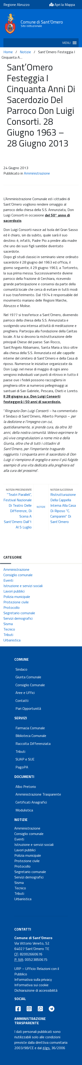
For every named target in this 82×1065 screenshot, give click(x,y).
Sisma (8, 623)
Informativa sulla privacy (33, 979)
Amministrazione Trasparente (38, 794)
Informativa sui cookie (31, 985)
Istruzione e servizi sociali (23, 585)
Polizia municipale (16, 596)
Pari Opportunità (28, 708)
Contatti (21, 700)
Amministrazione (37, 173)
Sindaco (21, 669)
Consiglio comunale (18, 575)
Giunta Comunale (28, 677)
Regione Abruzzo (16, 4)
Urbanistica (11, 640)
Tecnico (9, 629)
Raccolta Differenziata (33, 743)
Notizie (25, 52)
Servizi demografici (18, 618)
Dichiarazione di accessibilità (35, 990)
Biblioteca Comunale (30, 735)
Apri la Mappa (64, 4)
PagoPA (21, 767)
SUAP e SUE (24, 759)
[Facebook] (18, 1009)
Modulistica (24, 810)
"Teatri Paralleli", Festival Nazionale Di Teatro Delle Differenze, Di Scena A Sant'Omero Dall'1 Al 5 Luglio (17, 511)
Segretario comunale (19, 613)
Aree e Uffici (25, 692)
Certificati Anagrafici (31, 802)
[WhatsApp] (40, 1009)
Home (8, 52)
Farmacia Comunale (30, 728)
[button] (66, 42)
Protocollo (11, 607)
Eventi (8, 580)
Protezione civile (16, 602)
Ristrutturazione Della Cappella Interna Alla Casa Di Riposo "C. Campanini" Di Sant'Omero (63, 508)
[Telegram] (52, 1009)
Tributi (8, 634)
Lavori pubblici (14, 591)
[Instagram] (29, 1009)
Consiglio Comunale (30, 685)
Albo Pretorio (25, 786)
